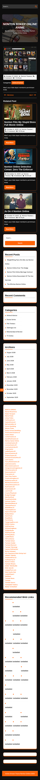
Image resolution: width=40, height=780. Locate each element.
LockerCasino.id (10, 437)
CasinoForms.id (10, 422)
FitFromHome (9, 539)
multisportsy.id (10, 560)
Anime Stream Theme (12, 774)
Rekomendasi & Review (14, 332)
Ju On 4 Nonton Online (16, 211)
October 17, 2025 (12, 76)
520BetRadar (9, 530)
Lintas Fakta (9, 418)
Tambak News (9, 578)
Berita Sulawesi (10, 551)
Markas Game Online (12, 441)
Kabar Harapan (10, 414)
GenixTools (8, 516)
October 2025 (11, 393)
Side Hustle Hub (10, 572)
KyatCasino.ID (10, 487)
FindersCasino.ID (10, 455)
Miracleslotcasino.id (12, 466)
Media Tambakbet (11, 587)
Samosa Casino (10, 501)
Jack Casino (9, 460)
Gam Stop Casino (11, 476)
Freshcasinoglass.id (11, 478)
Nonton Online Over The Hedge (17, 268)
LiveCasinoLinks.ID (11, 447)
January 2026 (11, 381)
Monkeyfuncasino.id (12, 482)
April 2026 (10, 369)
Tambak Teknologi (11, 547)
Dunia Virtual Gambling (13, 430)
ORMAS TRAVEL (10, 555)
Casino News (9, 435)
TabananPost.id (10, 505)
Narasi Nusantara (11, 412)
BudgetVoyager (10, 495)
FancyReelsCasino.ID (12, 462)
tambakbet (8, 625)
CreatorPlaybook (10, 493)
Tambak (7, 580)
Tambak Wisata (10, 564)
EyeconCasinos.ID (11, 453)
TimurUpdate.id (10, 510)
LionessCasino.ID (11, 445)
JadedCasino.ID (10, 451)
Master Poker (9, 428)
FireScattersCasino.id (12, 432)
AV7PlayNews (10, 535)
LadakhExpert (9, 574)
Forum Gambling (10, 426)
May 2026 (10, 365)
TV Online (10, 336)
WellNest (8, 576)
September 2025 (12, 397)
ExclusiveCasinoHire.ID (13, 457)
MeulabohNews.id (11, 503)
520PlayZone (9, 526)
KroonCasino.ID (10, 489)
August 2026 (11, 352)
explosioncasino (10, 464)
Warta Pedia (9, 416)
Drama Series (11, 319)
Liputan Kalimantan (11, 549)
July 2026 (10, 356)
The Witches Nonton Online (16, 284)
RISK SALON (9, 568)
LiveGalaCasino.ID (11, 443)
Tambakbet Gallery (11, 585)
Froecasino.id (9, 474)
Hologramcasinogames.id (13, 468)
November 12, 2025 (13, 174)
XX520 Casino (10, 524)
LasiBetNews (9, 537)
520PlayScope (10, 532)
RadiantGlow (9, 514)
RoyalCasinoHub (10, 499)
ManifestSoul (9, 497)
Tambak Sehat (10, 541)
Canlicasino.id (10, 420)
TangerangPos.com (11, 522)
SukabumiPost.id (10, 557)
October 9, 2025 (12, 129)
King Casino (9, 449)
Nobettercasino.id (11, 480)
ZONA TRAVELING (11, 566)
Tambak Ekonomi (10, 545)
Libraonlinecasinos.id (12, 485)
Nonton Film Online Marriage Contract (20, 272)
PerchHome (9, 520)
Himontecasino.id (11, 470)
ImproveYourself (10, 512)
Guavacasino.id (10, 472)
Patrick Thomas (26, 76)
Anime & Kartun (22, 31)
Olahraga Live (11, 328)
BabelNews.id (9, 507)
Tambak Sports (10, 582)
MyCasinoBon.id (10, 424)
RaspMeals (8, 518)
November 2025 (12, 389)
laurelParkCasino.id (11, 439)
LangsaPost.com (10, 570)
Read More (10, 143)
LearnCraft (8, 491)
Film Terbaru (11, 323)
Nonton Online (10, 31)
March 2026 (11, 373)
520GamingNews (10, 528)
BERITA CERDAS (10, 410)
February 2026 (12, 377)
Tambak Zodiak (10, 543)
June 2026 (10, 361)
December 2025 (12, 385)
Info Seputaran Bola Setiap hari (15, 553)
